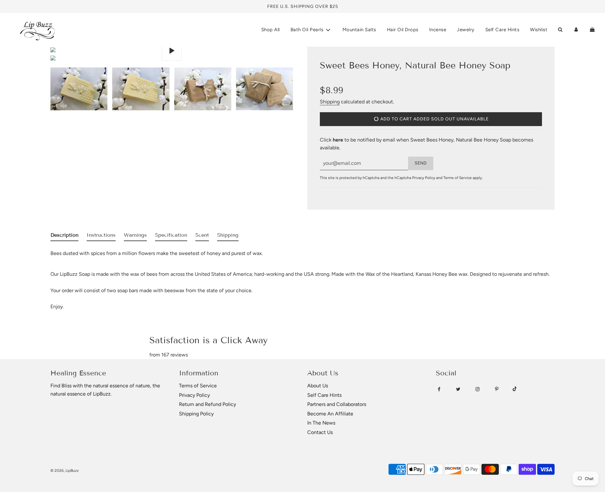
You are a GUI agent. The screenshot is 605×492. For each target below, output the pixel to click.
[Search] (560, 29)
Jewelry (466, 29)
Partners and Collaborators (336, 404)
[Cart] (592, 29)
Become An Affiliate (330, 414)
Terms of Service (457, 178)
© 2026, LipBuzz (64, 470)
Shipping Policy (196, 414)
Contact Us (320, 432)
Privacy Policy (423, 178)
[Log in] (576, 29)
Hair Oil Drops (402, 29)
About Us (317, 386)
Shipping (330, 102)
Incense (438, 29)
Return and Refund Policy (207, 404)
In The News (321, 423)
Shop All (270, 29)
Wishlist (538, 29)
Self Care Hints (502, 29)
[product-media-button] (172, 51)
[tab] (64, 236)
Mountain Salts (359, 29)
